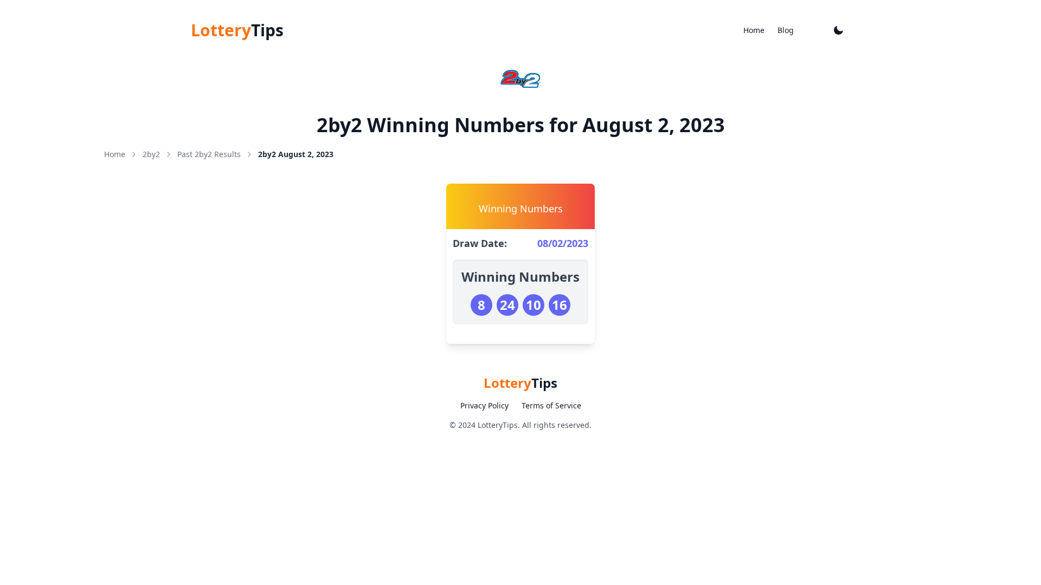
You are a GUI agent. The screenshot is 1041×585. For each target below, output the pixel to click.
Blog (785, 30)
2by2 (151, 154)
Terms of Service (551, 405)
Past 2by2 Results (209, 154)
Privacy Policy (484, 405)
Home (753, 30)
